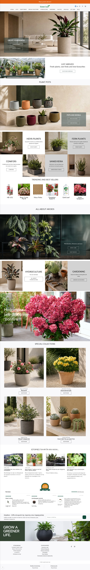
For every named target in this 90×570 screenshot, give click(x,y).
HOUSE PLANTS (16, 44)
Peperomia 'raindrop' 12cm (60, 506)
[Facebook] (71, 546)
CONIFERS (11, 169)
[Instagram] (74, 546)
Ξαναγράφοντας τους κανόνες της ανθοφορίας (13, 470)
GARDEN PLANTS (16, 48)
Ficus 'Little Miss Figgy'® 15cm (34, 506)
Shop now (9, 324)
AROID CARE (73, 247)
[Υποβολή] (84, 517)
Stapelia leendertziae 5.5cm (7, 506)
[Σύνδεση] (82, 6)
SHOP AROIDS (73, 252)
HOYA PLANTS (33, 147)
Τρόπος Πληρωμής (45, 549)
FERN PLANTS (78, 147)
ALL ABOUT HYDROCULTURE (34, 279)
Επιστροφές (44, 552)
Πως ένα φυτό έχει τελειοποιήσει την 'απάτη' (75, 470)
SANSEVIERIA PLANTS (56, 169)
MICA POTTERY (73, 118)
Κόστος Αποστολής (45, 550)
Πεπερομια (61, 498)
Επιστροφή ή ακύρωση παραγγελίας (45, 555)
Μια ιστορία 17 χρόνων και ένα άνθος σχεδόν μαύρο (33, 470)
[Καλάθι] (85, 6)
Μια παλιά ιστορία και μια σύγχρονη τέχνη (55, 470)
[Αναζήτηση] (79, 6)
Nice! (33, 498)
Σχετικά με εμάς (45, 547)
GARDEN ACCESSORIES (78, 279)
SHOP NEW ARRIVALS (67, 71)
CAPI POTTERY (73, 123)
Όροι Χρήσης (45, 554)
